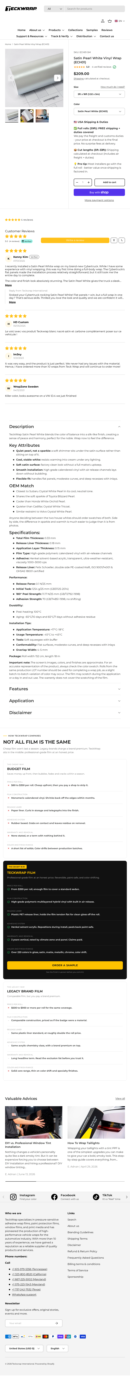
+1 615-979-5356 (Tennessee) (29, 1269)
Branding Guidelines (80, 1232)
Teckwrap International (23, 1364)
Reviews (106, 30)
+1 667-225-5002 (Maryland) (29, 1279)
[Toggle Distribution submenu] (95, 36)
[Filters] (114, 240)
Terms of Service (78, 1270)
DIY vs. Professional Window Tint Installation (28, 1144)
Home (22, 30)
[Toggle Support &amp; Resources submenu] (46, 36)
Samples (92, 30)
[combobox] (84, 9)
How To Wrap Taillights (84, 1143)
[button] (120, 21)
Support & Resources (29, 36)
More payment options (99, 200)
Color (77, 104)
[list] (34, 78)
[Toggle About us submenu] (44, 30)
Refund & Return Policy (82, 1251)
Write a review (75, 240)
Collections (75, 30)
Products (55, 30)
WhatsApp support (24, 1294)
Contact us (107, 36)
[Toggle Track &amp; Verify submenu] (71, 36)
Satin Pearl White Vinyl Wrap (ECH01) (31, 44)
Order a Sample (65, 965)
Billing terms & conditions (84, 1264)
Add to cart (109, 182)
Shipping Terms (78, 1238)
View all (120, 1098)
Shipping (79, 78)
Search (72, 1219)
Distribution (84, 36)
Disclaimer (74, 1245)
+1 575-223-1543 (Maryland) (28, 1284)
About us (35, 30)
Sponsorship (75, 1276)
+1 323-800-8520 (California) (29, 1274)
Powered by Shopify (44, 1364)
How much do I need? (113, 86)
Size (76, 87)
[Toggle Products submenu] (63, 30)
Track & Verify (60, 36)
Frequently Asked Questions (86, 1257)
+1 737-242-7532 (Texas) (26, 1289)
